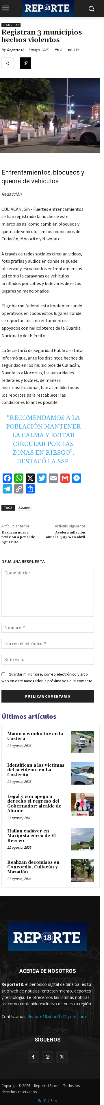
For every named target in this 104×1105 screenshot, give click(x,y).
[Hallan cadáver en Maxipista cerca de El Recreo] (82, 839)
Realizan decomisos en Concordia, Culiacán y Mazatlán (33, 867)
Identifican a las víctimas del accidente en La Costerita (35, 770)
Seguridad (11, 25)
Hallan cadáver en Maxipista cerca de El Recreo (31, 835)
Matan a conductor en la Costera (35, 736)
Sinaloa (23, 507)
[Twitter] (62, 1057)
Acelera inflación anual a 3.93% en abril (65, 534)
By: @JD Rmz (47, 1100)
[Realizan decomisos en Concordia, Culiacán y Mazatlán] (82, 870)
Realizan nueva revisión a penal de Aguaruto (18, 537)
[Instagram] (47, 1057)
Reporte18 (15, 49)
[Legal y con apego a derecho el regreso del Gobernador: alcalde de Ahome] (82, 804)
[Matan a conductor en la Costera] (82, 742)
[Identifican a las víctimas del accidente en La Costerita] (82, 773)
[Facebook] (33, 1057)
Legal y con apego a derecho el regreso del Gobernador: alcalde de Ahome (34, 804)
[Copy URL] (25, 63)
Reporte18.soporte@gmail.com (56, 1016)
